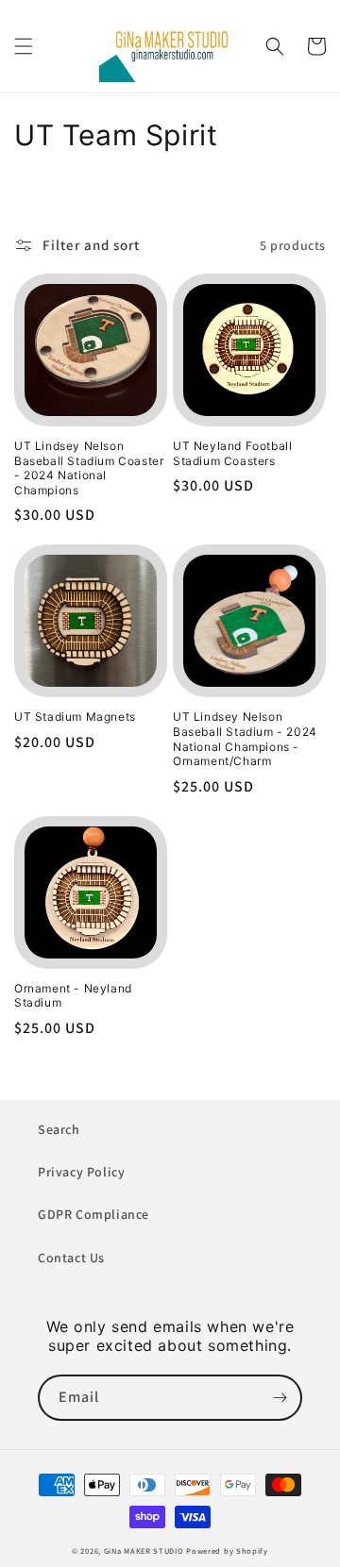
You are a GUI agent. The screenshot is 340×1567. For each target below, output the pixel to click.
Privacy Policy (81, 1171)
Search (59, 1129)
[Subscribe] (279, 1398)
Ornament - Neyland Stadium (73, 995)
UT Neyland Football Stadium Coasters (232, 453)
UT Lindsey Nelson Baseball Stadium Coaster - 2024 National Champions (88, 468)
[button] (23, 46)
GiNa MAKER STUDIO (144, 1550)
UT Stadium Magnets (75, 716)
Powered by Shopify (227, 1550)
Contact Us (71, 1257)
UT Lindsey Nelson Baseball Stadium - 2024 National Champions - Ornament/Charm (245, 738)
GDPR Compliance (93, 1214)
